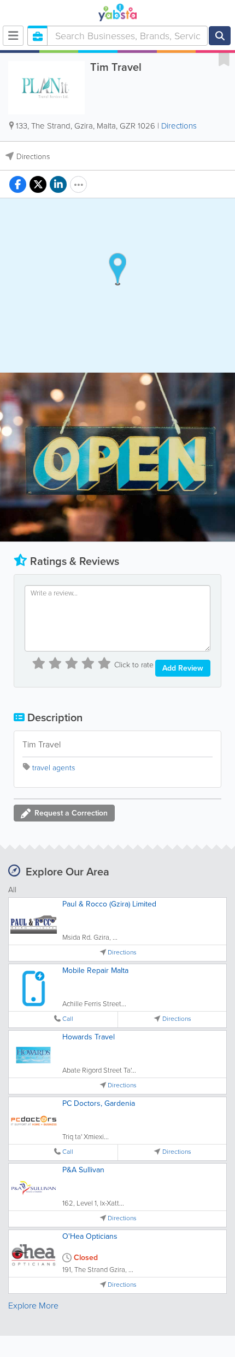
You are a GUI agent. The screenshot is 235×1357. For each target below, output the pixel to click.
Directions (179, 126)
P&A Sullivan (83, 1170)
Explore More (33, 1305)
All (12, 890)
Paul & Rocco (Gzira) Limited (109, 904)
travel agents (53, 768)
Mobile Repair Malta (95, 970)
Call (67, 1019)
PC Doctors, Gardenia (98, 1103)
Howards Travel (88, 1037)
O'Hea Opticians (90, 1236)
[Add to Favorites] (224, 59)
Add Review (182, 668)
